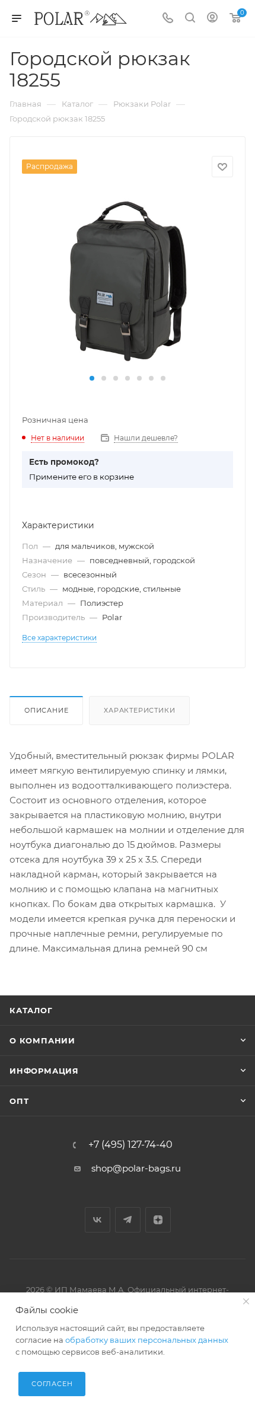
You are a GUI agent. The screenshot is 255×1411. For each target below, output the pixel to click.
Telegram (128, 1220)
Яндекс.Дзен (158, 1220)
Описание (46, 710)
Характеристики (139, 710)
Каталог (31, 1010)
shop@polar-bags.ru (136, 1168)
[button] (92, 378)
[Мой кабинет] (212, 18)
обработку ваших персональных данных (146, 1340)
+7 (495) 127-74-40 (130, 1145)
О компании (42, 1040)
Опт (18, 1101)
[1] (127, 280)
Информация (44, 1070)
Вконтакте (97, 1220)
